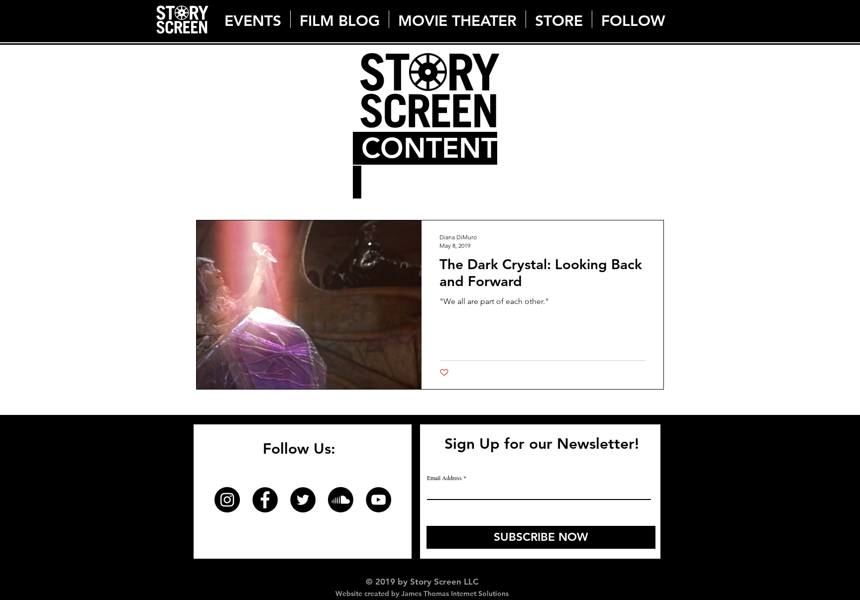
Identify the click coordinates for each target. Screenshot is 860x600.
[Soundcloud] (340, 499)
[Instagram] (227, 499)
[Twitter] (303, 499)
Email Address (444, 478)
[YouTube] (378, 499)
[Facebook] (265, 499)
